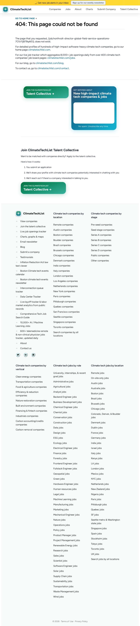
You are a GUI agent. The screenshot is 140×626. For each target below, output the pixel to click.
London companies (63, 275)
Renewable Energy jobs (65, 545)
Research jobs (60, 550)
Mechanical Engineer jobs (66, 514)
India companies (61, 265)
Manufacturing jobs (63, 504)
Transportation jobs (63, 586)
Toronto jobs (97, 548)
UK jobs (95, 554)
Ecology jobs (60, 443)
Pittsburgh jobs (99, 504)
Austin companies (62, 229)
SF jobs (95, 514)
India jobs (96, 443)
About (78, 9)
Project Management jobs (66, 540)
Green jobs (59, 478)
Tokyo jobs (96, 543)
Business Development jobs (67, 402)
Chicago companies (63, 255)
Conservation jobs (62, 417)
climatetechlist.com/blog (50, 63)
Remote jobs (97, 373)
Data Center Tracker (30, 296)
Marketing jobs (61, 509)
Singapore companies (64, 322)
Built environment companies (31, 405)
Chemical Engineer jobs (65, 407)
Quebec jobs (97, 509)
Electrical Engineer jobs (65, 448)
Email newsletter (28, 241)
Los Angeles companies (65, 281)
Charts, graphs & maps (32, 236)
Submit (106, 9)
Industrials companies (27, 416)
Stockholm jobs (99, 538)
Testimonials (26, 257)
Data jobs (58, 427)
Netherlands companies (65, 286)
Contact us (25, 348)
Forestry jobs (60, 458)
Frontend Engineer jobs (65, 463)
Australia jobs (98, 388)
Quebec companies (63, 306)
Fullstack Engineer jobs (65, 468)
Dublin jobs (97, 427)
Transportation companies (29, 381)
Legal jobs (58, 494)
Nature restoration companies (31, 400)
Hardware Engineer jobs (65, 484)
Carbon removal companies (30, 429)
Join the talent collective (32, 226)
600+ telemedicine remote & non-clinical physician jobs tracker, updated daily (32, 334)
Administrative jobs (63, 381)
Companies (55, 9)
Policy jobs (59, 530)
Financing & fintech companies (31, 410)
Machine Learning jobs (64, 499)
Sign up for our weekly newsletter (88, 3)
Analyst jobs (59, 391)
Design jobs (59, 432)
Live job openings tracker (33, 231)
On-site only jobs (100, 378)
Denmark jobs (98, 422)
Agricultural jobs (61, 386)
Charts (89, 9)
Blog (22, 247)
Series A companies (101, 235)
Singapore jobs (99, 528)
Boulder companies (63, 240)
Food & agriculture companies (31, 387)
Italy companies (61, 270)
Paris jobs (96, 499)
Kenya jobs (96, 458)
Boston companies (62, 235)
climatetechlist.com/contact (53, 68)
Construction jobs (62, 422)
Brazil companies (62, 245)
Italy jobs (96, 453)
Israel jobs (96, 448)
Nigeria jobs (97, 494)
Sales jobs (58, 555)
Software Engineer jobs (65, 566)
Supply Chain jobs (62, 576)
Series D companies (101, 250)
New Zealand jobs (100, 489)
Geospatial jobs (61, 473)
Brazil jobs (96, 398)
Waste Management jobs (66, 591)
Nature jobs (59, 519)
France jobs (97, 432)
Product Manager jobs (64, 535)
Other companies (100, 260)
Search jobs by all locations (105, 559)
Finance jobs (59, 453)
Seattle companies (62, 316)
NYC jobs (96, 478)
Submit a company (30, 252)
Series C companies (101, 245)
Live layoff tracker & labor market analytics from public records (31, 305)
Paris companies (61, 296)
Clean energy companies (28, 376)
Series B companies (101, 240)
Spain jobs (96, 533)
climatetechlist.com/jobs (61, 57)
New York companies (64, 291)
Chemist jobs (60, 412)
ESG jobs (58, 437)
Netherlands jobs (100, 484)
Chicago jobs (98, 408)
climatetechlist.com (39, 49)
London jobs (97, 468)
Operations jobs (61, 525)
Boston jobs (97, 393)
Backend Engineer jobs (65, 396)
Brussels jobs (98, 403)
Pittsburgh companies (64, 301)
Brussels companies (63, 250)
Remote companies (63, 224)
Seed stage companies (102, 229)
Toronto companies (63, 327)
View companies (28, 221)
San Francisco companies (66, 311)
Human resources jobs (65, 489)
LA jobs (95, 463)
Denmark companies (64, 260)
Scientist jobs (60, 560)
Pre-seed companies (101, 224)
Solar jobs (58, 571)
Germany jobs (98, 437)
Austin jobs (97, 383)
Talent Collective (129, 9)
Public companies (100, 255)
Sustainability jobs (62, 581)
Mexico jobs (97, 473)
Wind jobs (58, 596)
